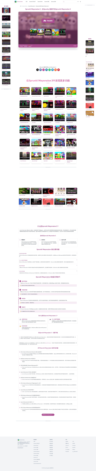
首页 (26, 1)
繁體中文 (67, 443)
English (67, 441)
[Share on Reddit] (55, 70)
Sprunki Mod (40, 1)
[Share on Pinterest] (58, 70)
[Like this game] (74, 45)
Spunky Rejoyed (36, 451)
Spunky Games (24, 6)
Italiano (73, 449)
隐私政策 (51, 443)
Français (73, 445)
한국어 (67, 447)
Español (73, 447)
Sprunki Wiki (36, 461)
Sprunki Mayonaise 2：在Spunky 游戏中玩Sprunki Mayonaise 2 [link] (38, 6)
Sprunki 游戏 (46, 1)
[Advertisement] (6, 104)
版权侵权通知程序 (20, 447)
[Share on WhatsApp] (49, 70)
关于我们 (51, 455)
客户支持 (51, 441)
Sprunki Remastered (37, 463)
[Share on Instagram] (43, 70)
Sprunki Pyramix (48, 342)
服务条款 (51, 445)
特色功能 (51, 449)
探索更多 (51, 447)
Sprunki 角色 (36, 455)
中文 (73, 441)
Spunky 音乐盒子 (32, 1)
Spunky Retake (36, 453)
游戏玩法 (51, 451)
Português (67, 449)
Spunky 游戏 (53, 1)
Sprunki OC (36, 457)
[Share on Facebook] (40, 70)
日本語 (73, 443)
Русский (67, 451)
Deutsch (67, 445)
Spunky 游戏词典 (37, 459)
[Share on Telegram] (52, 70)
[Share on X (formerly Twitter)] (37, 70)
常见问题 (51, 453)
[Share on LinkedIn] (46, 70)
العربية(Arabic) (75, 451)
